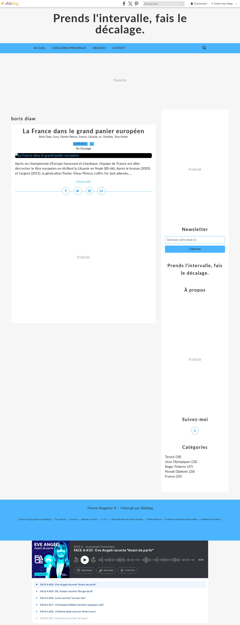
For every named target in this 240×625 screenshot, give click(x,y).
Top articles (60, 519)
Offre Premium (154, 519)
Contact (118, 48)
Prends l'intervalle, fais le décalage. (120, 24)
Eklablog (147, 508)
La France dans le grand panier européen (83, 131)
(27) (179, 467)
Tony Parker (121, 137)
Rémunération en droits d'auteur (127, 519)
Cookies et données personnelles (181, 519)
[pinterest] (136, 4)
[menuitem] (39, 48)
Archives (99, 48)
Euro (56, 137)
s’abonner (86, 570)
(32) (181, 462)
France (83, 137)
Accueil (39, 48)
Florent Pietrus (68, 137)
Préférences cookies (210, 519)
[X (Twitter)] (130, 4)
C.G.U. (104, 519)
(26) (180, 471)
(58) (173, 457)
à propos (130, 570)
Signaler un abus (89, 519)
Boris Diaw (45, 137)
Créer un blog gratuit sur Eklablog (34, 519)
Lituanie (92, 137)
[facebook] (124, 4)
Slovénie (108, 137)
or (100, 137)
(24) (173, 476)
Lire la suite (83, 181)
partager (108, 570)
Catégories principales (69, 48)
